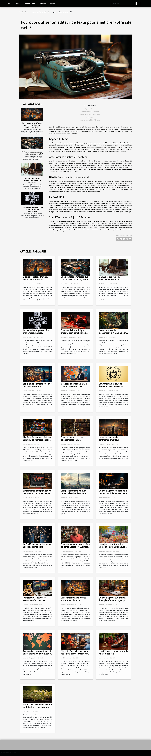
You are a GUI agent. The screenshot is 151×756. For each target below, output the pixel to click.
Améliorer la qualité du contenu (90, 112)
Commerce (42, 3)
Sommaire (91, 105)
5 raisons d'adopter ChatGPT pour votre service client (74, 385)
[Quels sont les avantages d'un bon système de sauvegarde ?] (32, 143)
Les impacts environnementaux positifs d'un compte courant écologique (37, 707)
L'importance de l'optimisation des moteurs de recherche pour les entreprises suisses (37, 493)
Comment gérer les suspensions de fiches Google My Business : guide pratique (75, 547)
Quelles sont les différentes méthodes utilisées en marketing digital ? (32, 125)
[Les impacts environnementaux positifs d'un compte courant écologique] (37, 695)
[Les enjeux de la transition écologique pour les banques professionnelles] (113, 534)
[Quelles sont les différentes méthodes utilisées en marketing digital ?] (32, 114)
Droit (18, 3)
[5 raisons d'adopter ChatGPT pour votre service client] (75, 374)
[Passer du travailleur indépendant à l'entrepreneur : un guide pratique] (113, 320)
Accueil (21, 12)
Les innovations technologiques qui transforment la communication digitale (37, 386)
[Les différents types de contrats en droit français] (113, 641)
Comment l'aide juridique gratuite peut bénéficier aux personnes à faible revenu (74, 333)
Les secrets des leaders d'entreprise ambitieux (109, 438)
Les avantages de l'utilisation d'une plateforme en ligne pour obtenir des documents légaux (113, 600)
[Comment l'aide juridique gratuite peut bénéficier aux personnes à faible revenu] (75, 320)
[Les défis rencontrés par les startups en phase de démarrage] (75, 588)
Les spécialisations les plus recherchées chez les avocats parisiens (74, 493)
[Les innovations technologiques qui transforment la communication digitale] (37, 374)
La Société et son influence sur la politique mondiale (37, 545)
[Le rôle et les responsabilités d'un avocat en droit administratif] (32, 198)
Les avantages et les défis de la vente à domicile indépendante (113, 492)
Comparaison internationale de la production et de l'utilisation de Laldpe (37, 654)
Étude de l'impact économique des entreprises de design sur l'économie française (75, 654)
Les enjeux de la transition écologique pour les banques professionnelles (112, 547)
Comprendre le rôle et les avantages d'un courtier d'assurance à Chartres (34, 600)
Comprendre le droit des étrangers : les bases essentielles (72, 440)
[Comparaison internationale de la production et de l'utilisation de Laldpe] (37, 641)
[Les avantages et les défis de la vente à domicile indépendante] (113, 481)
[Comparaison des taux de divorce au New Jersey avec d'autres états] (113, 374)
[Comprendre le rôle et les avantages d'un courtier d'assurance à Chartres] (37, 588)
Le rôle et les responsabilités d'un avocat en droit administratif (32, 209)
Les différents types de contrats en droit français (113, 652)
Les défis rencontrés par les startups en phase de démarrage (73, 600)
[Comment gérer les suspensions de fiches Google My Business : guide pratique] (75, 534)
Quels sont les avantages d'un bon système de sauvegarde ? (32, 153)
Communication (29, 3)
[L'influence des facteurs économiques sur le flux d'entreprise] (32, 169)
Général (52, 3)
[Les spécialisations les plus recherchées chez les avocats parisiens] (75, 481)
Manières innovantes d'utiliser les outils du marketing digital (37, 438)
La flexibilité (90, 117)
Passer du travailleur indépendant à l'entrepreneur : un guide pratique (113, 333)
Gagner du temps (90, 109)
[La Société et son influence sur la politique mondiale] (37, 534)
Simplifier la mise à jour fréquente (90, 120)
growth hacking (91, 147)
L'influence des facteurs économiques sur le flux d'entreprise (32, 180)
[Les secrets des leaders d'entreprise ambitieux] (113, 427)
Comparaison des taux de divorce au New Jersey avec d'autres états (111, 386)
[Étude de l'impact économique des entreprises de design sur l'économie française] (75, 641)
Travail (9, 3)
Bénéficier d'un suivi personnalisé (90, 114)
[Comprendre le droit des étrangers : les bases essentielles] (75, 427)
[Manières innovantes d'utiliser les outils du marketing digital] (37, 427)
